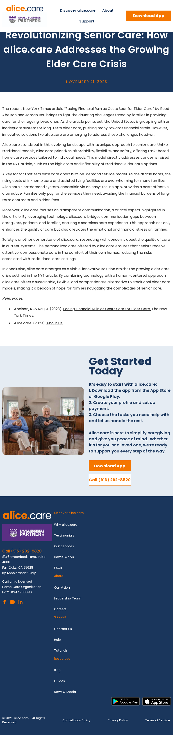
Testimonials (64, 535)
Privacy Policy (118, 720)
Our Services (64, 546)
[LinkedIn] (20, 602)
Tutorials (61, 650)
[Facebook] (4, 602)
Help (57, 639)
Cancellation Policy (76, 720)
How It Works (64, 557)
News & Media (65, 692)
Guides (59, 681)
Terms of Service (157, 720)
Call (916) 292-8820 (22, 551)
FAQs (58, 568)
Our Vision (62, 587)
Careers (60, 609)
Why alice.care (65, 524)
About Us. (54, 323)
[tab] (112, 514)
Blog (57, 670)
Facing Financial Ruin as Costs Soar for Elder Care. (107, 309)
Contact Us (63, 629)
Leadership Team (67, 598)
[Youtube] (12, 602)
